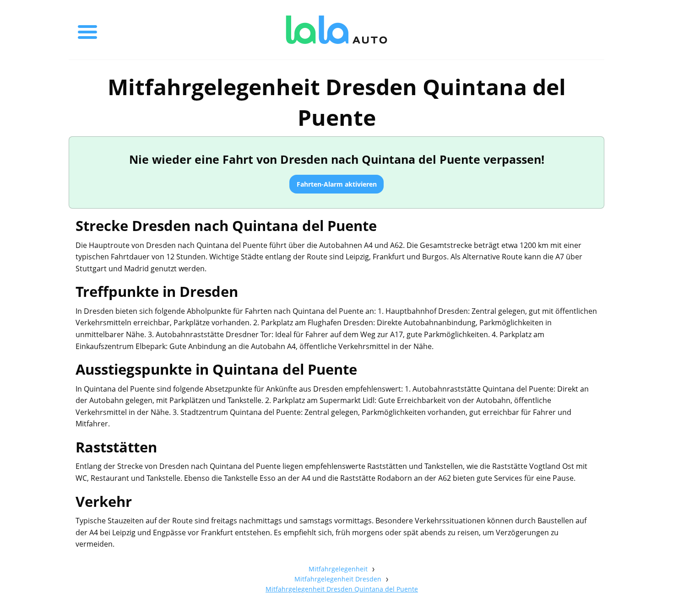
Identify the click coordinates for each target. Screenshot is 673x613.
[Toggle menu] (87, 29)
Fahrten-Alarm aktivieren (337, 184)
